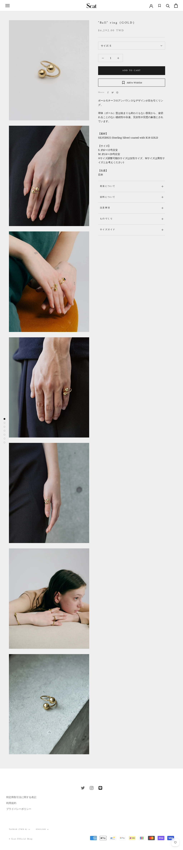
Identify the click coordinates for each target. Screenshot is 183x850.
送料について (107, 197)
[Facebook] (108, 92)
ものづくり (106, 219)
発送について (107, 186)
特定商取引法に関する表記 (21, 797)
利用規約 (11, 803)
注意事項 (105, 208)
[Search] (168, 6)
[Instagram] (91, 788)
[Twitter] (113, 92)
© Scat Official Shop (21, 839)
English (41, 829)
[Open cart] (176, 6)
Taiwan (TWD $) (18, 829)
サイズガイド (107, 230)
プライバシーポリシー (18, 809)
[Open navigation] (7, 5)
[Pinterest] (117, 92)
